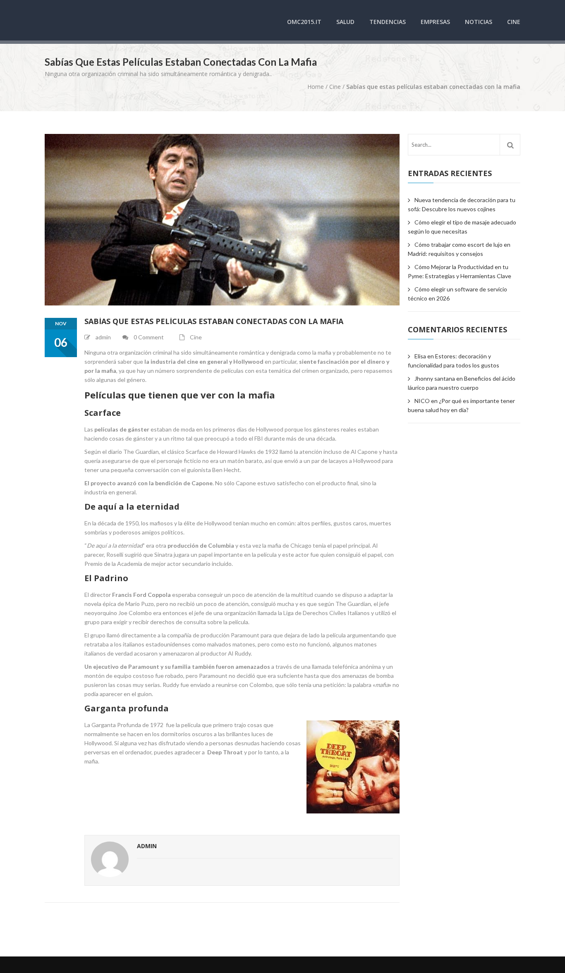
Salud (345, 22)
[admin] (110, 860)
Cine (513, 22)
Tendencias (387, 22)
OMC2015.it (304, 22)
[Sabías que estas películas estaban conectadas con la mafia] (222, 219)
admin (147, 846)
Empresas (435, 22)
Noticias (478, 22)
